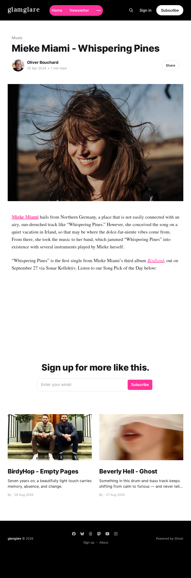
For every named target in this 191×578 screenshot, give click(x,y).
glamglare (24, 9)
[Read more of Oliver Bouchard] (18, 65)
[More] (98, 10)
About (103, 542)
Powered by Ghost (169, 538)
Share (170, 65)
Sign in (146, 10)
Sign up (88, 542)
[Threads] (90, 534)
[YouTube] (107, 534)
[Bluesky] (82, 534)
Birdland (155, 260)
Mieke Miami (25, 216)
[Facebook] (74, 534)
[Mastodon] (99, 534)
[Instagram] (116, 534)
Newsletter (79, 10)
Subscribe (170, 10)
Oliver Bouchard (42, 62)
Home (57, 10)
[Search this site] (131, 10)
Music (17, 37)
